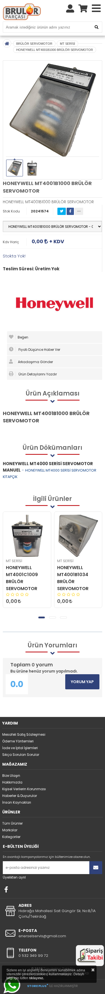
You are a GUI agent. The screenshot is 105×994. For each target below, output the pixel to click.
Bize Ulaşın (11, 775)
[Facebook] (6, 889)
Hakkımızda (12, 782)
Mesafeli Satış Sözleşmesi (23, 734)
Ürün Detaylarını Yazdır (37, 374)
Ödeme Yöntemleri (18, 741)
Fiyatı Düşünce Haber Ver (39, 349)
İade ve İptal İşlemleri (20, 748)
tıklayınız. (36, 978)
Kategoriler (11, 836)
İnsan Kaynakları (16, 802)
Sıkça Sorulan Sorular (20, 754)
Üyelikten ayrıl (14, 877)
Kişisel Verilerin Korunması (24, 789)
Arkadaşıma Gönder (35, 361)
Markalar (9, 830)
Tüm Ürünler (12, 823)
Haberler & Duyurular (19, 795)
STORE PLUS (37, 986)
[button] (41, 617)
